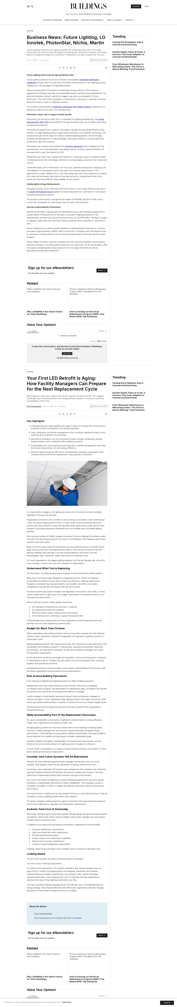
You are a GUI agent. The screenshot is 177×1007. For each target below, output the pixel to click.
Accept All (167, 1003)
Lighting (30, 31)
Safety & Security (114, 20)
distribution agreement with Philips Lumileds (71, 107)
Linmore (77, 918)
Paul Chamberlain (34, 406)
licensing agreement (74, 146)
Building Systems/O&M (52, 20)
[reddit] (71, 68)
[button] (28, 6)
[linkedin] (63, 68)
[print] (106, 68)
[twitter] (67, 68)
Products (130, 20)
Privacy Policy (66, 1002)
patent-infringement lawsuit (41, 192)
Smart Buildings (71, 20)
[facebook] (60, 68)
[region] (67, 336)
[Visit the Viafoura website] (102, 341)
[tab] (33, 331)
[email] (74, 68)
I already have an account (67, 358)
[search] (32, 6)
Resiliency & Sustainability (93, 20)
